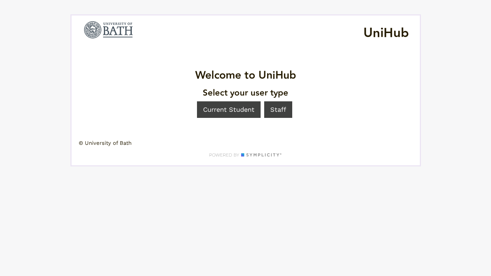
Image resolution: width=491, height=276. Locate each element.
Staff (278, 109)
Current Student (228, 109)
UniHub (386, 33)
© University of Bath (105, 143)
